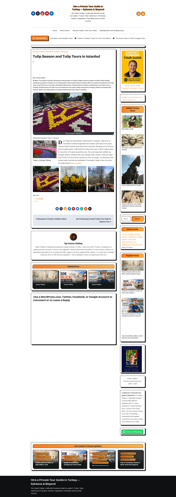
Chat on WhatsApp (134, 431)
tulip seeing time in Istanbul (86, 87)
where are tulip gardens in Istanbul (51, 89)
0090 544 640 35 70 (129, 242)
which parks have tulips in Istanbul (75, 89)
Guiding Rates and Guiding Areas (111, 30)
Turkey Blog (64, 51)
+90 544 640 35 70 (128, 100)
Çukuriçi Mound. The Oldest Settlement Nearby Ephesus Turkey (132, 206)
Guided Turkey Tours (43, 456)
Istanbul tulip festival (64, 85)
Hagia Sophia (78, 190)
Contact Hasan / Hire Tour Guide (84, 30)
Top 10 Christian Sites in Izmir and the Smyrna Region (130, 465)
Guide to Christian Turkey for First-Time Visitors (72, 465)
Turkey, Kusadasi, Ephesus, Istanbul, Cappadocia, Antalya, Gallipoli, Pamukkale (132, 236)
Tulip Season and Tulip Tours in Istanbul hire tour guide (58, 87)
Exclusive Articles (39, 51)
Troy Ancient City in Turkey (131, 185)
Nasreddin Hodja (127, 129)
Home (54, 30)
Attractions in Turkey (52, 51)
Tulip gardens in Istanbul (81, 85)
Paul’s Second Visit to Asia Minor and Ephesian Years (44, 465)
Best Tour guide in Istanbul (44, 80)
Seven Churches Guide (43, 459)
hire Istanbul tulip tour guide (77, 83)
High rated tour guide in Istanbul (89, 80)
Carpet (44, 190)
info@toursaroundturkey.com (132, 97)
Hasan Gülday (40, 78)
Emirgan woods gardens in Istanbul (66, 80)
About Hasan (65, 30)
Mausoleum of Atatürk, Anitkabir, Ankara (51, 219)
